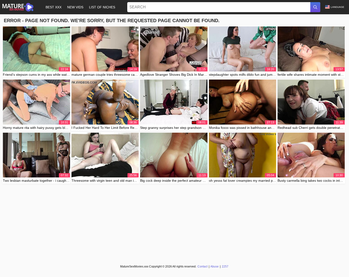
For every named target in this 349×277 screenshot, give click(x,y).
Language (337, 7)
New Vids (75, 7)
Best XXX (53, 7)
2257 (225, 266)
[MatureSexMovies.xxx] (17, 7)
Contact (203, 266)
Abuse (214, 266)
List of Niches (102, 7)
